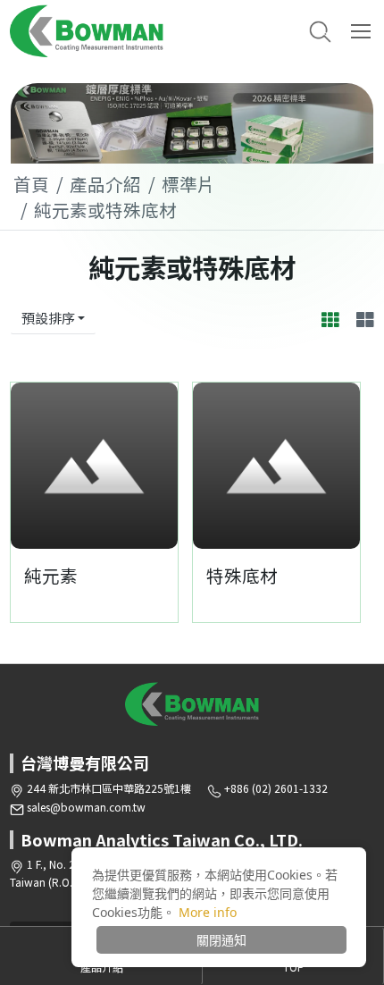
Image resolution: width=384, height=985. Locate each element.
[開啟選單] (362, 31)
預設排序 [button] (48, 317)
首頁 (31, 184)
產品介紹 (105, 184)
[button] (320, 32)
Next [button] (155, 466)
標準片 (188, 184)
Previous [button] (33, 466)
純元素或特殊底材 (105, 210)
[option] (192, 123)
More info (208, 912)
